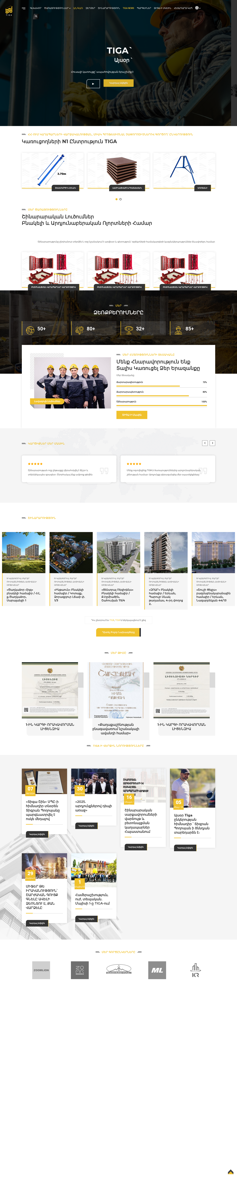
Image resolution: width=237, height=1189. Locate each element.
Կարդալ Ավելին (37, 834)
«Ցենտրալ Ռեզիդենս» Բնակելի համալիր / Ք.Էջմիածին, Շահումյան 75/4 (70, 595)
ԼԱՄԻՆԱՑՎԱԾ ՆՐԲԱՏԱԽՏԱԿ (61, 188)
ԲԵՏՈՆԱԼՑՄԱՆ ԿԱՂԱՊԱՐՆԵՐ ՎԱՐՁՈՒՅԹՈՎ (53, 287)
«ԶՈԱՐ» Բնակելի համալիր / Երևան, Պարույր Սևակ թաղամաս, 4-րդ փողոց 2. (119, 597)
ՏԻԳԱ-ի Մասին (162, 8)
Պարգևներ (144, 8)
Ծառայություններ (56, 8)
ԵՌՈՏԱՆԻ (137, 188)
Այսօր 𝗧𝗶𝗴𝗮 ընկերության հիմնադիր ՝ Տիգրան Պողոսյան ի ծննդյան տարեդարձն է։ (192, 823)
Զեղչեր (90, 8)
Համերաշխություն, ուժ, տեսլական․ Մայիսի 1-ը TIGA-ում (92, 899)
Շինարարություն (109, 8)
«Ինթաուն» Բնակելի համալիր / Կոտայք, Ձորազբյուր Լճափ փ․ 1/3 (22, 595)
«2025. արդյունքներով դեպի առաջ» (93, 806)
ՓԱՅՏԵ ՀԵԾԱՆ (200, 188)
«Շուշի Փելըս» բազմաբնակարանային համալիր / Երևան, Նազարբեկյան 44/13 (166, 595)
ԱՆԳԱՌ (78, 8)
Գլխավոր (35, 8)
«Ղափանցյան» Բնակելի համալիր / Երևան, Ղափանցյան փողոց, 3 (211, 595)
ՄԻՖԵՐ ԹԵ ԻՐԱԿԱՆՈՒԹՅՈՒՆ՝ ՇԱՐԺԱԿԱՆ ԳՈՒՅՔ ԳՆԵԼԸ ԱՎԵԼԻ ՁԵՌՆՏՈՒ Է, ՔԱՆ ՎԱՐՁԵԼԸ (42, 897)
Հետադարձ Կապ (183, 8)
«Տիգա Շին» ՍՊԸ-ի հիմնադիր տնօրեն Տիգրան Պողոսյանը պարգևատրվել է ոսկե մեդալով (43, 810)
